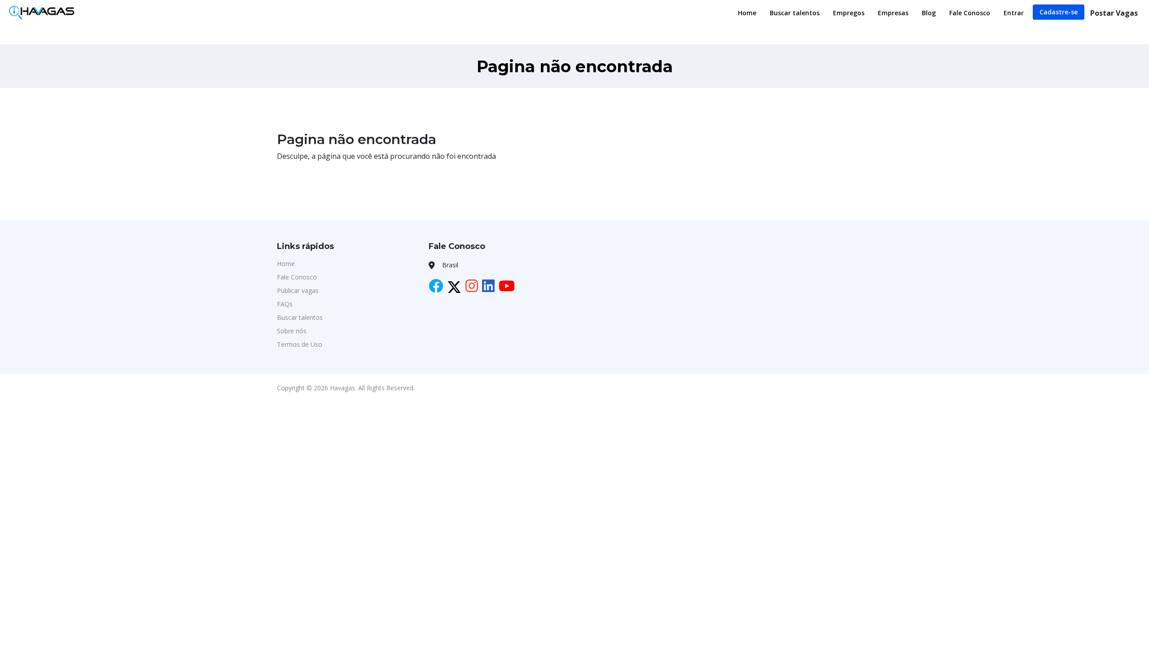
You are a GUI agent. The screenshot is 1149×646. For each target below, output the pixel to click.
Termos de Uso (299, 344)
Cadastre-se (1058, 12)
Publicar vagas (298, 290)
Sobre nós (292, 331)
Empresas (893, 13)
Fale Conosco (969, 13)
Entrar (1014, 13)
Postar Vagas (1114, 13)
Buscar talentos (795, 13)
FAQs (285, 304)
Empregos (848, 13)
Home (747, 13)
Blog (929, 13)
